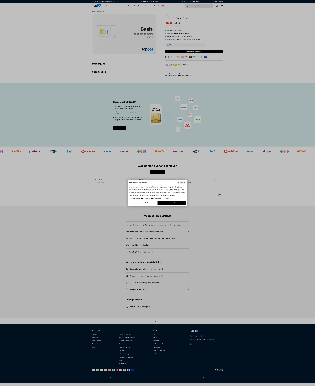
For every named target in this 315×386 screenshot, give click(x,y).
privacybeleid (171, 195)
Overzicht (182, 182)
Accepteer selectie (143, 203)
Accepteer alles (172, 203)
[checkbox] (134, 198)
